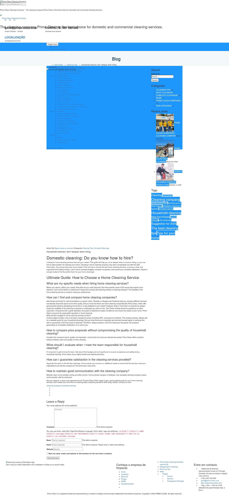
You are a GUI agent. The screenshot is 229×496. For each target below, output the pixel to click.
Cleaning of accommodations (159, 203)
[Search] (24, 4)
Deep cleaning (156, 206)
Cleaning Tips (88, 248)
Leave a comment (66, 248)
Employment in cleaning (169, 467)
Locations (124, 474)
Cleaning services (174, 203)
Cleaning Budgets (168, 195)
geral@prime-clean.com (210, 480)
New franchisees (160, 216)
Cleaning (156, 195)
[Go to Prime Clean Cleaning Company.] (49, 64)
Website (50, 449)
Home (55, 47)
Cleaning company (54, 385)
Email (49, 444)
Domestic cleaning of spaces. (166, 207)
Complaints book (127, 484)
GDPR (123, 481)
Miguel (56, 248)
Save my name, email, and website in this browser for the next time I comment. (80, 453)
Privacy (124, 479)
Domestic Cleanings (101, 248)
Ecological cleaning (166, 209)
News (159, 97)
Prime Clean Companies (168, 100)
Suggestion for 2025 (164, 223)
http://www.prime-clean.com (211, 483)
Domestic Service (59, 49)
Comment (50, 427)
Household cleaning (68, 385)
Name (49, 440)
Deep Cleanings (164, 92)
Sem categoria (164, 105)
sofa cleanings (165, 219)
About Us (124, 476)
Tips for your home (163, 235)
